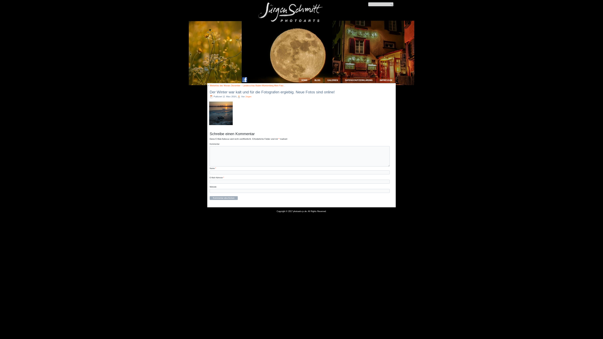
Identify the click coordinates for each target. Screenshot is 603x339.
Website (213, 187)
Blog (317, 80)
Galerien (332, 80)
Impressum (386, 80)
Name (213, 168)
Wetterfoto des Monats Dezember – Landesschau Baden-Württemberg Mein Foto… (247, 85)
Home (304, 80)
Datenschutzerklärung (359, 80)
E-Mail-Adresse (217, 178)
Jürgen (248, 96)
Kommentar (215, 144)
